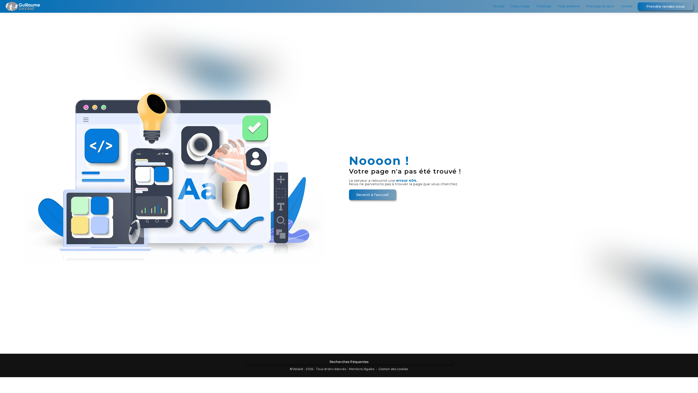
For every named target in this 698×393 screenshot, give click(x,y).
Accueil (499, 6)
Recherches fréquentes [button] (349, 362)
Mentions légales (361, 369)
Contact (627, 6)
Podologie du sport (600, 6)
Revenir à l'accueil (372, 194)
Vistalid (297, 369)
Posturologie (520, 6)
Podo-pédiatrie (569, 6)
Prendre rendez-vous (665, 6)
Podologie (543, 6)
